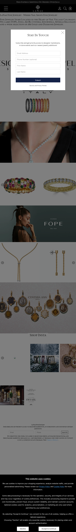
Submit (38, 80)
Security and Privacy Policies (38, 85)
